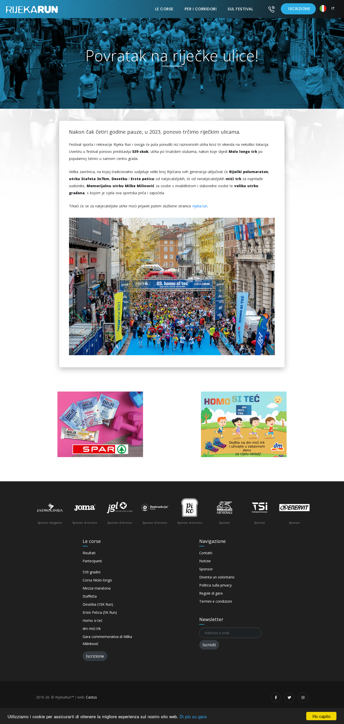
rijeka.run (199, 206)
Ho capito (321, 716)
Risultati (89, 552)
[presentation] (42, 513)
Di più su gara (193, 716)
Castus (91, 697)
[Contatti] (271, 9)
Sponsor (206, 569)
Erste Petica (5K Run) (100, 612)
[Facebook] (276, 697)
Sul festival (240, 9)
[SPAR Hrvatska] (100, 424)
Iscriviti (209, 645)
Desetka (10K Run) (98, 604)
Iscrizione (299, 8)
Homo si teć (92, 620)
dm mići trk (92, 628)
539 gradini (91, 572)
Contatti (205, 552)
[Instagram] (303, 697)
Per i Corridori (201, 9)
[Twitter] (289, 697)
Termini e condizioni (215, 601)
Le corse (164, 9)
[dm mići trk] (244, 424)
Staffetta (90, 596)
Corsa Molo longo (97, 580)
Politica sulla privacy (215, 585)
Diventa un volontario (216, 577)
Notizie (205, 561)
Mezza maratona (97, 588)
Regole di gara (211, 593)
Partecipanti (92, 561)
